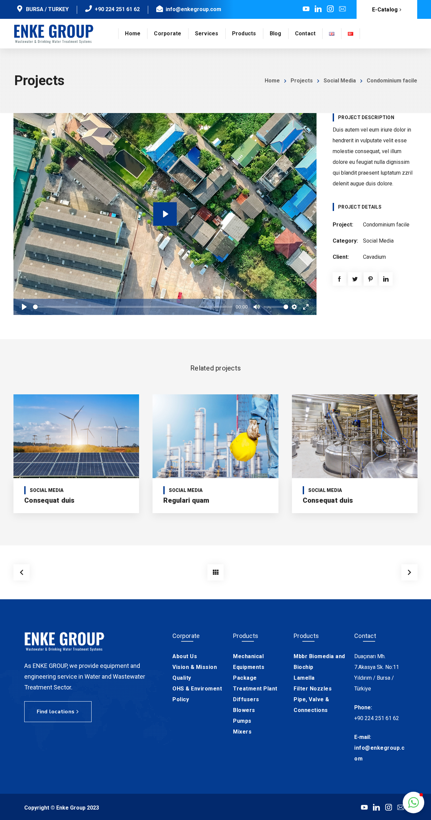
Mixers (242, 731)
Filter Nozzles (313, 688)
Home (272, 80)
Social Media (340, 80)
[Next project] (409, 572)
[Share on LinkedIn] (386, 279)
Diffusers (246, 699)
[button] (413, 802)
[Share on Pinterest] (370, 279)
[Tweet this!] (355, 279)
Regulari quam (186, 500)
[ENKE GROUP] (53, 33)
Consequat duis (49, 500)
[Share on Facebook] (339, 279)
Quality (181, 678)
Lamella (304, 678)
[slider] (132, 307)
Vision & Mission (194, 667)
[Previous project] (21, 572)
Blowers (244, 710)
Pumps (242, 721)
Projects (302, 80)
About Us (184, 656)
